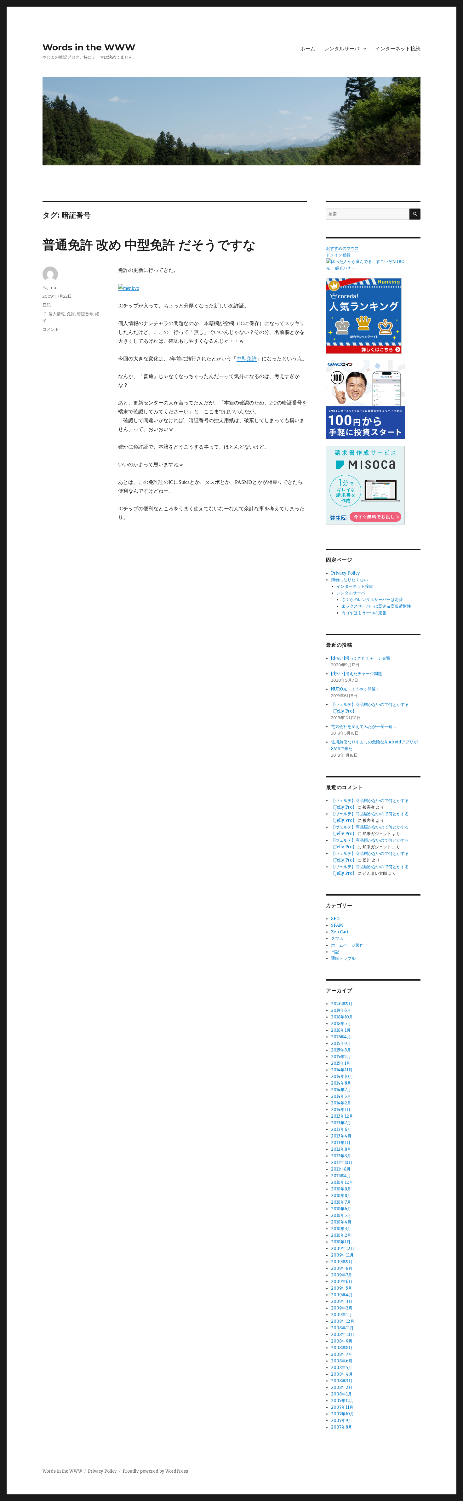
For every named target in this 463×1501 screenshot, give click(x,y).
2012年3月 (341, 1156)
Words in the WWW (89, 47)
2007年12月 (342, 1400)
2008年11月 (342, 1328)
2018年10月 (342, 1017)
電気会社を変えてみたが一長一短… (363, 726)
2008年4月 (342, 1374)
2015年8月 (341, 1050)
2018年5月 (341, 1023)
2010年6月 (341, 1209)
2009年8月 (341, 1268)
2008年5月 (341, 1367)
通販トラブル (343, 958)
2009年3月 (341, 1301)
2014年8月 (341, 1083)
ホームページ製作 (347, 945)
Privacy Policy (345, 573)
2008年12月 (342, 1321)
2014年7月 (341, 1089)
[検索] (414, 214)
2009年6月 (341, 1281)
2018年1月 (341, 1030)
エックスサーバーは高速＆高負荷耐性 (376, 606)
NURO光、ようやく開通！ (355, 689)
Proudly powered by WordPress (155, 1471)
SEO (335, 918)
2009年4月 (342, 1295)
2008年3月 (341, 1381)
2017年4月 (341, 1037)
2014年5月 (341, 1096)
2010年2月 (341, 1235)
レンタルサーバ (341, 49)
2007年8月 (341, 1427)
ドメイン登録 (338, 255)
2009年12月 (342, 1248)
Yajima (49, 287)
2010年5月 (341, 1215)
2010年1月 (341, 1242)
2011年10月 (341, 1162)
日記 (47, 304)
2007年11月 (342, 1407)
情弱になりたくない (349, 579)
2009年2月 (341, 1308)
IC (45, 313)
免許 (71, 313)
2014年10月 (342, 1076)
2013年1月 (341, 1142)
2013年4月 (341, 1136)
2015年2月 (341, 1056)
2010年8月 (341, 1195)
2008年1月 (341, 1394)
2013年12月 (342, 1116)
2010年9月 (341, 1189)
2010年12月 (342, 1182)
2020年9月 (341, 1003)
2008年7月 (341, 1354)
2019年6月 (341, 1010)
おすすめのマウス (342, 248)
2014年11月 (341, 1070)
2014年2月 (341, 1103)
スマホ (337, 938)
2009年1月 (341, 1314)
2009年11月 (342, 1255)
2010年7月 (341, 1202)
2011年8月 (341, 1169)
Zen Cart (340, 932)
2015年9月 (341, 1043)
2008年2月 (341, 1387)
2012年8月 (341, 1149)
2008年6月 (341, 1361)
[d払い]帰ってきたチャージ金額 (360, 658)
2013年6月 (341, 1129)
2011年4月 (341, 1175)
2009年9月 (341, 1261)
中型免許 (247, 358)
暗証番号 (85, 313)
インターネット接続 (397, 49)
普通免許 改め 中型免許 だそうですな (149, 245)
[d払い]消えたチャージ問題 (356, 673)
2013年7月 (341, 1123)
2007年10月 (342, 1414)
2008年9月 (341, 1341)
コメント (51, 329)
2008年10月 (342, 1334)
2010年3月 (341, 1228)
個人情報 (57, 313)
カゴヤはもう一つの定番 (363, 613)
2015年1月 (340, 1063)
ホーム (307, 49)
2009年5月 (341, 1288)
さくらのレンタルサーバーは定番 (372, 599)
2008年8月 (341, 1347)
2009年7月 (341, 1275)
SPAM (337, 925)
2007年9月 (341, 1420)
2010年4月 (341, 1222)
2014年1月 (341, 1109)
